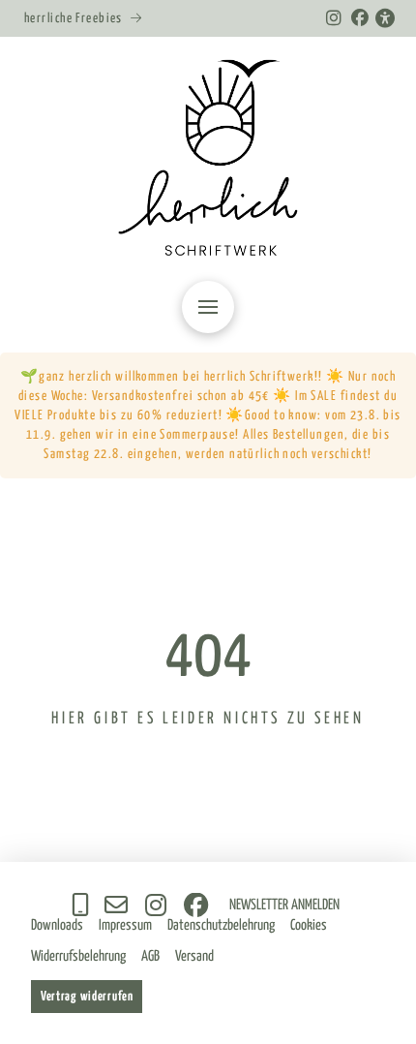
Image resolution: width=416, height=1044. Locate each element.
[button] (208, 307)
